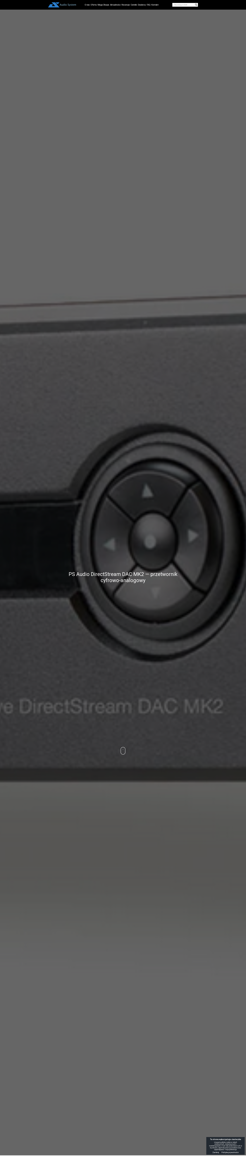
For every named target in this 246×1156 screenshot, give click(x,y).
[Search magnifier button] (196, 5)
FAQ (148, 5)
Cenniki (134, 5)
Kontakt (155, 5)
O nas (87, 5)
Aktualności (115, 5)
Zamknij (215, 1152)
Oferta (94, 5)
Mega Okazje (103, 5)
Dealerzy (142, 5)
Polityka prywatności (230, 1152)
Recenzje (125, 5)
